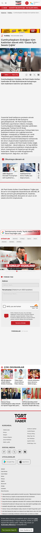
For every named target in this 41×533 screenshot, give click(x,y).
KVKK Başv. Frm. (31, 443)
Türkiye (13, 128)
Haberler (3, 12)
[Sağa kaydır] (37, 171)
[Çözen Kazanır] (20, 31)
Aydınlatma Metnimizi (8, 524)
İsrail (10, 117)
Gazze (3, 117)
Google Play (10, 462)
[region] (20, 524)
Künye (5, 432)
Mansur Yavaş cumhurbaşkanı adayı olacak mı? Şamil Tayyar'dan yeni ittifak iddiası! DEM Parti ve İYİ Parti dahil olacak (24, 8)
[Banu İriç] (3, 75)
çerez (36, 518)
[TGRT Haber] (18, 3)
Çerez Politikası (7, 439)
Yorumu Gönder (20, 323)
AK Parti (18, 122)
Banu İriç (15, 75)
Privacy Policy (31, 433)
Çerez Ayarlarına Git (26, 530)
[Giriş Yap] (27, 3)
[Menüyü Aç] (6, 3)
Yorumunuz (17, 290)
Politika (10, 12)
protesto (24, 117)
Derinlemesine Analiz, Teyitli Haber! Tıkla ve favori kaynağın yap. (22, 232)
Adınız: (5, 281)
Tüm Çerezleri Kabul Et (9, 530)
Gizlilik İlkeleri (31, 431)
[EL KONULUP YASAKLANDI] (20, 258)
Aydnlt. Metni (31, 441)
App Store (25, 462)
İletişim (5, 434)
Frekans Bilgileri (7, 437)
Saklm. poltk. (6, 442)
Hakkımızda (6, 430)
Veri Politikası (30, 438)
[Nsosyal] (38, 74)
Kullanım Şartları (31, 428)
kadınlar (12, 120)
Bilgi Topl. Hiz (31, 436)
